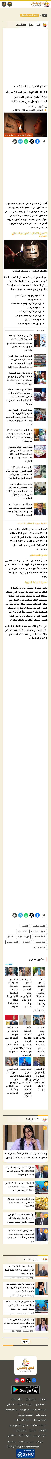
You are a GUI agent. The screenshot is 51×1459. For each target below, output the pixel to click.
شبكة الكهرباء (39, 936)
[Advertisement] (25, 56)
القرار (35, 215)
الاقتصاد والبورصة (25, 1415)
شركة (44, 219)
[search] (4, 4)
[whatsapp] (14, 141)
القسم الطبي (40, 1404)
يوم (13, 207)
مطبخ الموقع (11, 1410)
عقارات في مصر (40, 1435)
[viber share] (20, 141)
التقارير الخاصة (17, 1399)
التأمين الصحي (12, 942)
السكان (26, 560)
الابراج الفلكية (24, 1435)
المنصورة (20, 203)
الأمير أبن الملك (37, 106)
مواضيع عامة (41, 1415)
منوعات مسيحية (39, 1410)
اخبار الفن (10, 1404)
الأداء (35, 600)
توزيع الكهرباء (23, 936)
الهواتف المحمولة (38, 573)
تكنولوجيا (42, 1430)
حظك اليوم (11, 1435)
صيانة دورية (25, 616)
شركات (44, 596)
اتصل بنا (11, 1442)
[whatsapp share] (26, 141)
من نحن (40, 1442)
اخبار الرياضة (25, 1410)
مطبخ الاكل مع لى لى (18, 1425)
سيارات (32, 1430)
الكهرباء (17, 219)
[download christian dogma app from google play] (25, 1389)
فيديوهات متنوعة (25, 1404)
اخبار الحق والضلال (29, 15)
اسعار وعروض (21, 1430)
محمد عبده (22, 931)
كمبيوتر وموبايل (39, 1420)
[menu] (9, 4)
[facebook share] (37, 141)
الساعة (27, 281)
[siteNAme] (41, 4)
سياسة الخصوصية (25, 1442)
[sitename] (25, 1365)
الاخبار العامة (31, 1399)
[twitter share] (31, 141)
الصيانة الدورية (26, 588)
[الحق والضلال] (44, 15)
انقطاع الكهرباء (24, 207)
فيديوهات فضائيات (38, 1425)
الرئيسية (43, 1399)
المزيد (25, 1341)
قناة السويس (40, 942)
